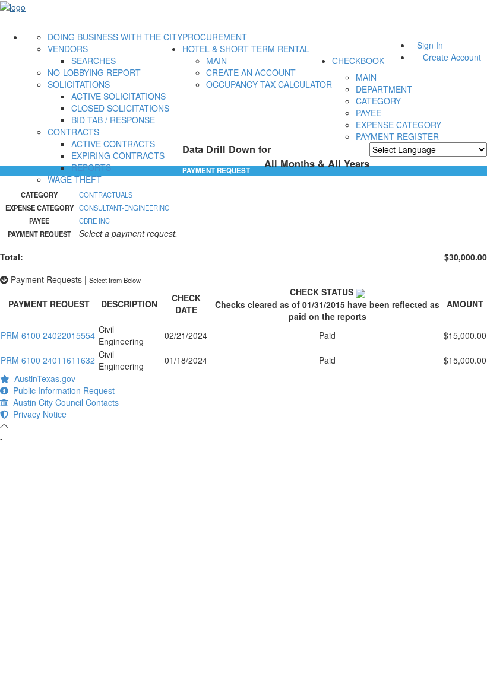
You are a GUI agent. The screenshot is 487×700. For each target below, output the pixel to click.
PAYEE (368, 113)
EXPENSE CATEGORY (398, 125)
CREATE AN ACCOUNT (251, 72)
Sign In (430, 45)
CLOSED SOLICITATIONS (120, 108)
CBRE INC (94, 220)
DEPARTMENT (384, 89)
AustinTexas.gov (42, 378)
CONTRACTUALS (105, 194)
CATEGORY (378, 101)
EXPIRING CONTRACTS (118, 155)
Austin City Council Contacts (63, 402)
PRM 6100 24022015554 (48, 335)
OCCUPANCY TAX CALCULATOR (269, 84)
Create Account (452, 57)
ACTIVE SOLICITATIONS (118, 96)
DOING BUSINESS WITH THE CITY (115, 37)
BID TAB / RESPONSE (113, 120)
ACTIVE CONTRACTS (113, 143)
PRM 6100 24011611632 (48, 360)
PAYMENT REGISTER (397, 136)
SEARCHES (93, 60)
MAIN (216, 60)
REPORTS (91, 167)
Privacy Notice (37, 414)
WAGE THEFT (75, 179)
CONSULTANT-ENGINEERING (124, 207)
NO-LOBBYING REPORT (94, 72)
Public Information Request (61, 390)
